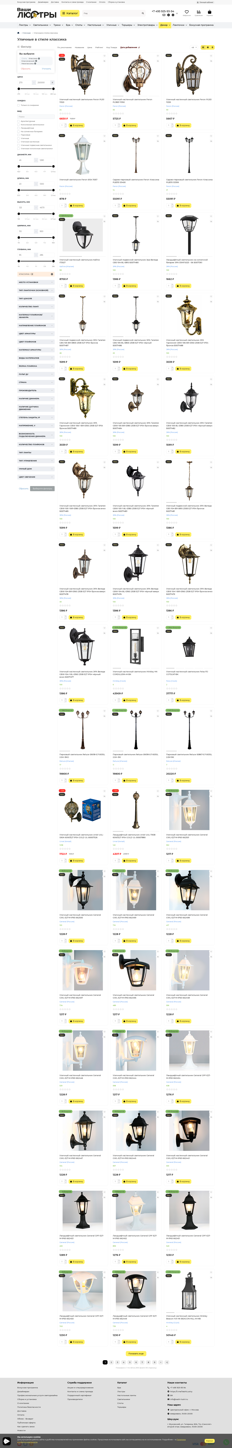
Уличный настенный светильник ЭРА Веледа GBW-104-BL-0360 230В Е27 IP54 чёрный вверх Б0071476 (136, 591)
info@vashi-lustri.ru (179, 1399)
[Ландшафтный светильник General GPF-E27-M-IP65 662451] (189, 1211)
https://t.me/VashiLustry (181, 1391)
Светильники (40, 25)
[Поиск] (143, 13)
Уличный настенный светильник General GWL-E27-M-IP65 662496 (133, 996)
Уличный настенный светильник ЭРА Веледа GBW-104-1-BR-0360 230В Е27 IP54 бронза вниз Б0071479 (189, 591)
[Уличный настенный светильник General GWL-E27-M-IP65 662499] (136, 890)
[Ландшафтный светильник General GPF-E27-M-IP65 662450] (82, 1291)
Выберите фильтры (42, 488)
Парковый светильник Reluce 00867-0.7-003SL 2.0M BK (189, 755)
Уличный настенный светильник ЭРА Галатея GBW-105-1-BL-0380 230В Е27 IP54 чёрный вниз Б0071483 (136, 508)
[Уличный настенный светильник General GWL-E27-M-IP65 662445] (136, 1131)
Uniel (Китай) (65, 841)
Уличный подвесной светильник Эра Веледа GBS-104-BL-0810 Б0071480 (135, 261)
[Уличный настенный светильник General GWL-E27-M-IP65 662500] (82, 890)
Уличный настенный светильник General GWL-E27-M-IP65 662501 (187, 836)
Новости (21, 1430)
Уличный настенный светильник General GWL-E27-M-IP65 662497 (80, 996)
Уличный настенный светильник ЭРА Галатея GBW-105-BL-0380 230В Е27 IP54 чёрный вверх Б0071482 (189, 426)
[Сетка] (203, 47)
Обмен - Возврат (25, 1419)
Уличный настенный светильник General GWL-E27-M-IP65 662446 (80, 1076)
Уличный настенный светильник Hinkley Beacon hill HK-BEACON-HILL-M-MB (186, 1317)
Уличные (111, 25)
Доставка (55, 2)
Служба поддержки (79, 1382)
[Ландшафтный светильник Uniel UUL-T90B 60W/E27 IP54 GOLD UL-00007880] (136, 810)
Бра (68, 25)
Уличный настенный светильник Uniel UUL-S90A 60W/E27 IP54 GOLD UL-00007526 (81, 836)
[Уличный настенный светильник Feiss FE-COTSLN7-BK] (189, 647)
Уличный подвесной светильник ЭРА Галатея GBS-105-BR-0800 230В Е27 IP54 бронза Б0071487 (82, 343)
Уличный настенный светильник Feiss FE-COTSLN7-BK (187, 673)
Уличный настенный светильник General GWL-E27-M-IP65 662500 (80, 916)
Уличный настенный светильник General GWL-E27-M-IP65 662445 (133, 1156)
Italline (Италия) (66, 266)
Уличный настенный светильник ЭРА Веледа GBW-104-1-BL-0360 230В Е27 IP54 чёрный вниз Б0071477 (82, 674)
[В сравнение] (104, 61)
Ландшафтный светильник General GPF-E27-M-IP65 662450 (81, 1317)
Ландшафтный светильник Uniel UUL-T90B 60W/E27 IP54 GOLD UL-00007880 (134, 836)
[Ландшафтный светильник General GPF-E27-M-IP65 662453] (82, 1211)
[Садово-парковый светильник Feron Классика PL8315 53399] (189, 155)
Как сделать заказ (26, 1426)
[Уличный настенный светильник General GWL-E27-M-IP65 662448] (189, 970)
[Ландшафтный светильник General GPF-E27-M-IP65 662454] (189, 1050)
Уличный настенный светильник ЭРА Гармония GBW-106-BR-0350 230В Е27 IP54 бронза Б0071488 (187, 343)
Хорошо (209, 1441)
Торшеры (127, 25)
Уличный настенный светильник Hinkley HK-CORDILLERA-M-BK (135, 673)
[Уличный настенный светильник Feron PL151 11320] (82, 75)
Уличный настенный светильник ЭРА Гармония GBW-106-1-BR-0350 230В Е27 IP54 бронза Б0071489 (81, 426)
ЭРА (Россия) (118, 266)
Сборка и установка (116, 2)
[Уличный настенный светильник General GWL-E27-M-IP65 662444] (136, 1050)
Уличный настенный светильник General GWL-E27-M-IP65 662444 (133, 1076)
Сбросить (25, 69)
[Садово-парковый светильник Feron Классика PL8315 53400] (136, 155)
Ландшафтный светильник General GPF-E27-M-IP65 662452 (135, 1237)
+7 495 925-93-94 (163, 11)
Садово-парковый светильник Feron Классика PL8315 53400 (136, 181)
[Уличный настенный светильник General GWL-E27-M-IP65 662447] (82, 1131)
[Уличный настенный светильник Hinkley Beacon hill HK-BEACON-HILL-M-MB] (189, 1291)
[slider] (18, 88)
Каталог (122, 1382)
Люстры (23, 25)
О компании (91, 2)
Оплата (102, 2)
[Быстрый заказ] (89, 125)
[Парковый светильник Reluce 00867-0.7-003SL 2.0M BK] (189, 729)
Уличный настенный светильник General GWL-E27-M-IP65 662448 (187, 996)
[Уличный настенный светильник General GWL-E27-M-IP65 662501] (189, 810)
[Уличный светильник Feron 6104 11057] (82, 155)
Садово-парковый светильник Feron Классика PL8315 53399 (189, 181)
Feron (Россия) (66, 106)
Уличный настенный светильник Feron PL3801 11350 (132, 100)
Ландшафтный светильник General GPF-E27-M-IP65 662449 (135, 1317)
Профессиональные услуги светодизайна (37, 1395)
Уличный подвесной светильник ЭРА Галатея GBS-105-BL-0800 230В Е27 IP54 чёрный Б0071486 (136, 343)
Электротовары (146, 25)
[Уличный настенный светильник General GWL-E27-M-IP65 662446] (82, 1050)
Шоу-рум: (173, 1419)
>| (167, 1362)
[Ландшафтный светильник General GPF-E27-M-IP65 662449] (136, 1291)
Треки (57, 25)
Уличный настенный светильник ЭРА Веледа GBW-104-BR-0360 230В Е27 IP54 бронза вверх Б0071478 (82, 591)
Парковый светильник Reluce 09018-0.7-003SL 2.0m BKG (82, 755)
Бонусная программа (26, 2)
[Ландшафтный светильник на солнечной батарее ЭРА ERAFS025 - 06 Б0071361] (189, 235)
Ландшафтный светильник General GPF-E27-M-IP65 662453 (81, 1237)
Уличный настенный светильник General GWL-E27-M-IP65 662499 (133, 916)
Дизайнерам (43, 2)
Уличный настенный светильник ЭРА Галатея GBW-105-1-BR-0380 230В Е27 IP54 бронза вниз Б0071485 (82, 508)
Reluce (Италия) (66, 761)
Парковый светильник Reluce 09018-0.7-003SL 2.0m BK (135, 755)
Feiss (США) (171, 681)
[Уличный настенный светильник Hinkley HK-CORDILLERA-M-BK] (136, 647)
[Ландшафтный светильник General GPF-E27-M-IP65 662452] (136, 1211)
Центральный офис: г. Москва (184, 1410)
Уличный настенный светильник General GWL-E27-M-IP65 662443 (187, 1156)
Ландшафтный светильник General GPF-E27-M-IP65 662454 (188, 1076)
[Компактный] (212, 47)
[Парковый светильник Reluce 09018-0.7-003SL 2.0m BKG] (82, 729)
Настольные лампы (126, 1395)
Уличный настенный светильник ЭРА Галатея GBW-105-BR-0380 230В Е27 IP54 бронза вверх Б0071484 (136, 426)
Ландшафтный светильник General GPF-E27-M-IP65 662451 (188, 1237)
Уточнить (46, 69)
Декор (164, 25)
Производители (75, 1399)
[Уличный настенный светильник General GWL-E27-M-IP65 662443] (189, 1131)
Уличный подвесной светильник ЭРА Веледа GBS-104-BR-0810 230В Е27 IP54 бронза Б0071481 (189, 508)
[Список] (207, 47)
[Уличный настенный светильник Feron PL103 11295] (189, 75)
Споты (78, 25)
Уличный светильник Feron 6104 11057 (78, 179)
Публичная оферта (26, 1423)
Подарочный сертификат (79, 1395)
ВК (171, 1395)
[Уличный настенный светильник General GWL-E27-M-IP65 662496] (136, 970)
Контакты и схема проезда (72, 2)
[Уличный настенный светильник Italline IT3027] (82, 235)
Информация (25, 1382)
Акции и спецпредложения (80, 1388)
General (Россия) (173, 841)
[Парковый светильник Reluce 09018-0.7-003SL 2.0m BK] (136, 729)
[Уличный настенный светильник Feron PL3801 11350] (136, 75)
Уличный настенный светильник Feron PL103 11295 (188, 100)
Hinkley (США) (119, 681)
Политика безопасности (29, 1407)
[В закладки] (104, 56)
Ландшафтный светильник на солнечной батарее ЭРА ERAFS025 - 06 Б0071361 (187, 261)
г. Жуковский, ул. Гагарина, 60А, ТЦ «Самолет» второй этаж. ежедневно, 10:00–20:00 (189, 1425)
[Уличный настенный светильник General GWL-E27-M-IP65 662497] (82, 970)
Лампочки (178, 25)
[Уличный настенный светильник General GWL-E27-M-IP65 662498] (189, 890)
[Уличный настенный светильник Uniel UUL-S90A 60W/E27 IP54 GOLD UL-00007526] (82, 810)
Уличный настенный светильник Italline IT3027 (79, 261)
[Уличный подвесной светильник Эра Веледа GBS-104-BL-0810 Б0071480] (136, 235)
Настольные (94, 25)
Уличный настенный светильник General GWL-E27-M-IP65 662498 (187, 916)
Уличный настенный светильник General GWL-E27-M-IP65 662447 (80, 1156)
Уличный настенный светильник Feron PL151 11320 (81, 100)
